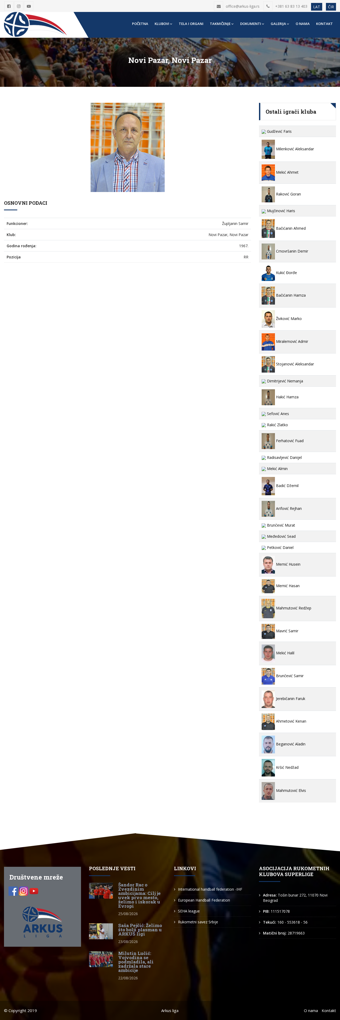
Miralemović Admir (291, 341)
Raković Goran (288, 194)
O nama (303, 23)
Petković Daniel (280, 547)
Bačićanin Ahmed (290, 228)
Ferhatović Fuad (289, 440)
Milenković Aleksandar (294, 148)
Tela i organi (191, 23)
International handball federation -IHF (210, 889)
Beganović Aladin (290, 743)
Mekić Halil (284, 652)
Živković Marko (288, 318)
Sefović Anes (277, 413)
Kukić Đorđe (286, 272)
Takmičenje (220, 23)
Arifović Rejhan (288, 508)
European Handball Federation (204, 900)
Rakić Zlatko (277, 424)
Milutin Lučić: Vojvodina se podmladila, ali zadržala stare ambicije (136, 961)
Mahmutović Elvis (290, 790)
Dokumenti (250, 23)
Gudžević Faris (279, 131)
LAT (316, 6)
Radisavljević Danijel (284, 457)
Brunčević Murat (280, 525)
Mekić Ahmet (287, 172)
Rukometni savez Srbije (198, 921)
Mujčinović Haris (280, 210)
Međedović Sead (281, 536)
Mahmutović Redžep (293, 608)
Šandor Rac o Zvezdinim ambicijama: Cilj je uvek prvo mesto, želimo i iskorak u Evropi (139, 895)
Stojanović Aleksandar (294, 363)
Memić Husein (287, 564)
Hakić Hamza (287, 396)
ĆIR (331, 6)
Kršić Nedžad (287, 767)
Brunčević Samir (289, 675)
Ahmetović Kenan (290, 721)
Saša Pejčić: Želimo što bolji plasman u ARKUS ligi (140, 929)
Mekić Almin (277, 468)
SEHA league (189, 911)
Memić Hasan (287, 585)
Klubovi (162, 23)
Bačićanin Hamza (290, 295)
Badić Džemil (287, 485)
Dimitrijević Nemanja (284, 380)
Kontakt (324, 23)
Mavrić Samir (286, 630)
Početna (140, 23)
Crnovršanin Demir (291, 251)
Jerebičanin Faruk (290, 698)
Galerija (278, 23)
